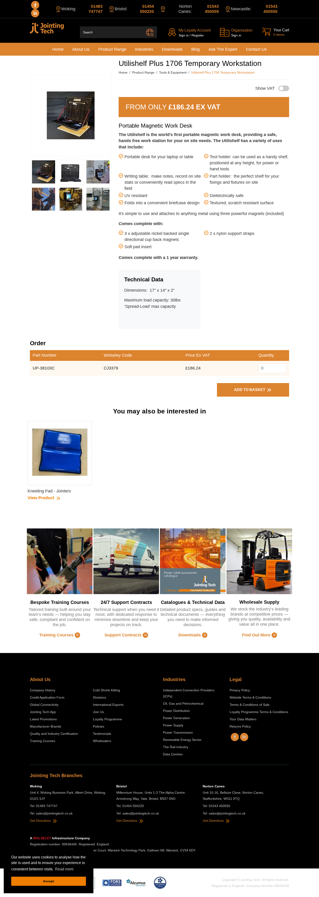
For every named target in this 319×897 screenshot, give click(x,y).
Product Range (112, 49)
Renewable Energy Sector (182, 740)
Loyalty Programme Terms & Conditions (259, 712)
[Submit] (150, 32)
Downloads (172, 49)
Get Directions (41, 820)
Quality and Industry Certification (54, 734)
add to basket (250, 390)
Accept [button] (48, 881)
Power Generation (176, 718)
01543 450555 (212, 9)
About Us (80, 49)
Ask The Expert (223, 49)
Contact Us (256, 49)
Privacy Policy (240, 690)
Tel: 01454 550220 (130, 806)
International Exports (108, 705)
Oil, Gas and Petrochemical (183, 703)
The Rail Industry (175, 747)
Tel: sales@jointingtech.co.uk (51, 813)
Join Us (98, 712)
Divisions (99, 697)
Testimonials (102, 734)
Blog (195, 49)
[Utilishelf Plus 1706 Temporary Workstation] (70, 115)
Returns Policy (240, 726)
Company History (42, 690)
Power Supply (173, 725)
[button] (43, 172)
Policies (98, 726)
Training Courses (42, 741)
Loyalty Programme (107, 719)
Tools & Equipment (173, 72)
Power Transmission (178, 732)
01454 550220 (147, 9)
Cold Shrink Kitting (106, 690)
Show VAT (265, 88)
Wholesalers (102, 741)
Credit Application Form (47, 697)
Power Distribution (176, 711)
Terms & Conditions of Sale (249, 705)
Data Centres (173, 754)
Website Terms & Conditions (250, 697)
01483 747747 (96, 9)
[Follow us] (35, 5)
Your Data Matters (243, 719)
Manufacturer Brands (45, 726)
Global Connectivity (44, 705)
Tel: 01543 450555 (216, 806)
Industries (144, 49)
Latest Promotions (43, 719)
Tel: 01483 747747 (43, 806)
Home (58, 49)
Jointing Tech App (43, 712)
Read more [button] (64, 869)
